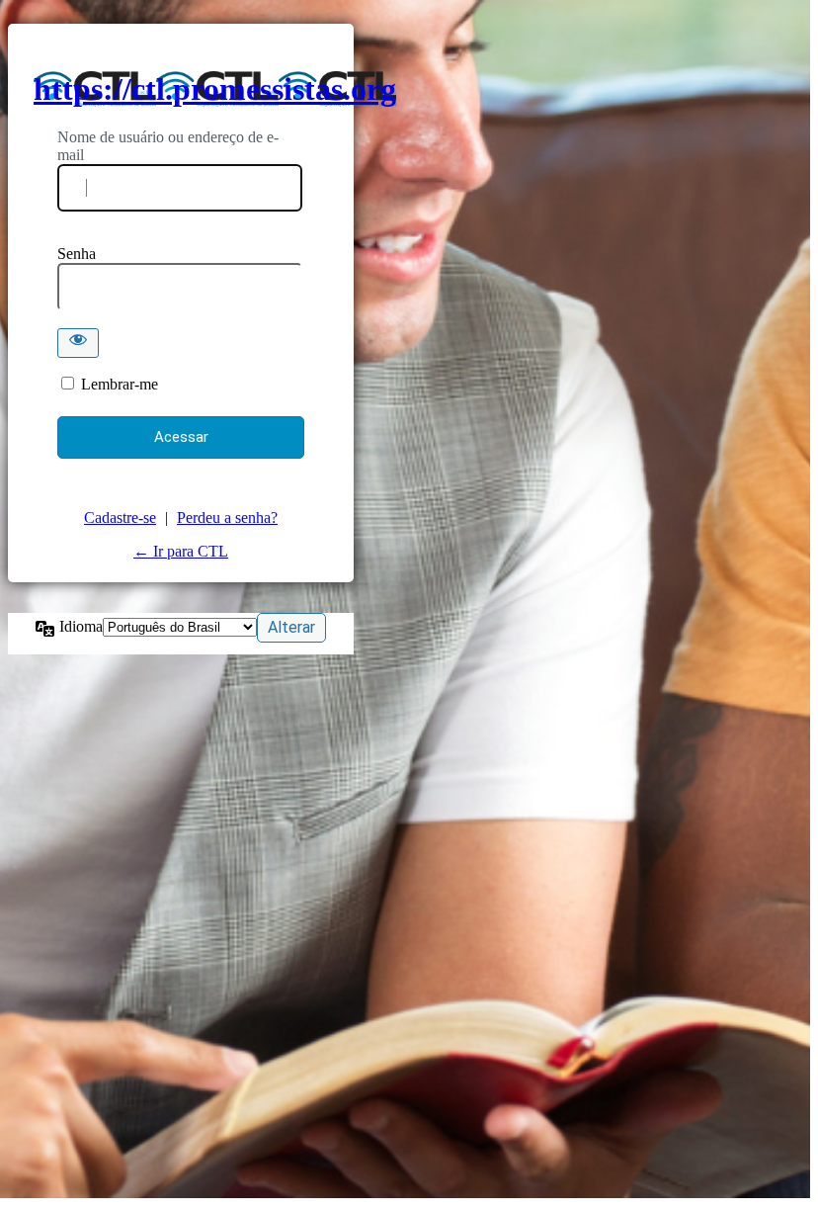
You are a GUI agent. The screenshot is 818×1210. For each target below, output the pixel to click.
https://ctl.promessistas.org (215, 89)
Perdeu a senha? (227, 517)
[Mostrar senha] (78, 343)
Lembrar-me (119, 384)
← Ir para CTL (180, 551)
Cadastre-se (120, 517)
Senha (76, 253)
